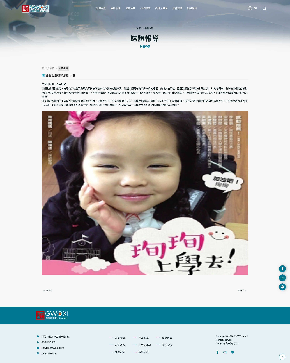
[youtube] (225, 352)
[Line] (233, 352)
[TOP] (282, 357)
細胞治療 (120, 352)
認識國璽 (120, 338)
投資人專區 (145, 345)
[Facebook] (282, 268)
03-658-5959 (49, 342)
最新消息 (120, 345)
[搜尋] (265, 8)
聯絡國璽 (167, 338)
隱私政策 (167, 345)
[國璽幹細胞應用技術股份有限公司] (35, 8)
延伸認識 (144, 352)
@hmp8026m (49, 353)
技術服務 (144, 338)
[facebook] (218, 352)
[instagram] (282, 277)
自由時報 (61, 84)
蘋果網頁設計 (232, 343)
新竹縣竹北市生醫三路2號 (55, 336)
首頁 (138, 28)
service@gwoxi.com (53, 347)
